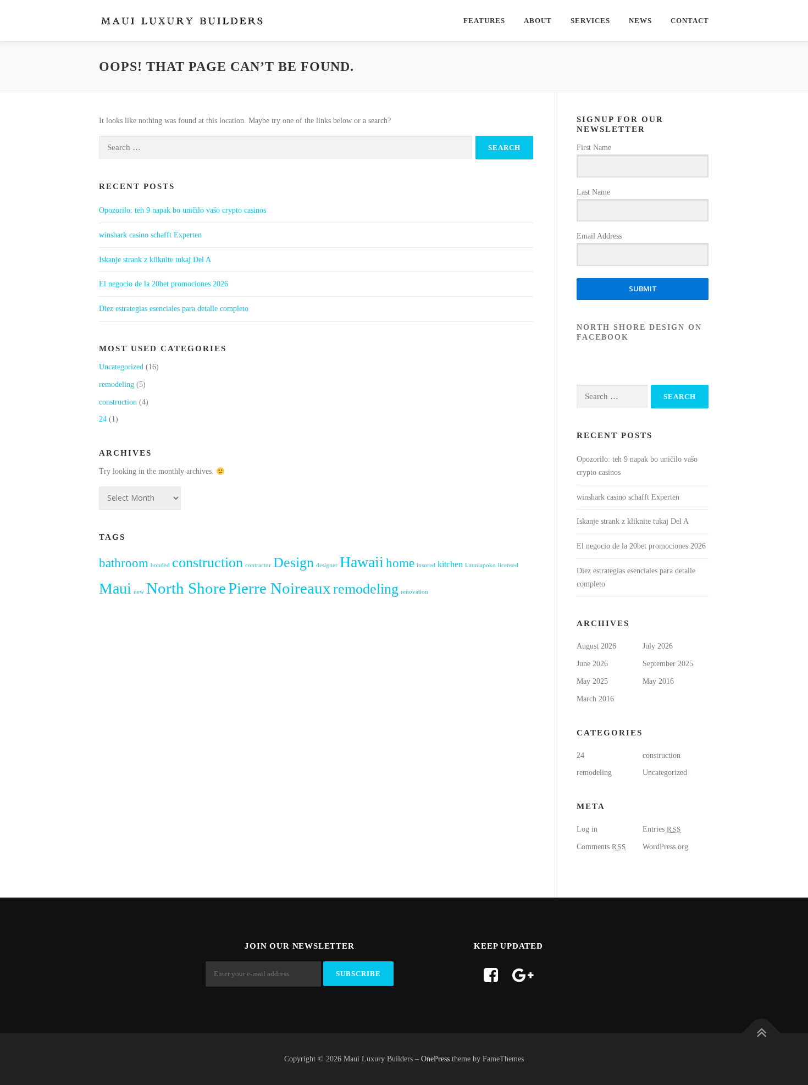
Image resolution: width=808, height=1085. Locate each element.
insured (426, 565)
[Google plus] (523, 975)
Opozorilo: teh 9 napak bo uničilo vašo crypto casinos (182, 210)
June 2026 (592, 664)
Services (590, 20)
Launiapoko (480, 565)
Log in (587, 829)
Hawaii (362, 562)
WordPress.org (665, 847)
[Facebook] (491, 975)
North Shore (186, 588)
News (640, 20)
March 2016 (595, 699)
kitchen (450, 564)
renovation (414, 592)
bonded (160, 565)
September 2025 (668, 664)
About (538, 20)
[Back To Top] (761, 1033)
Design (293, 563)
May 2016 (658, 681)
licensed (508, 565)
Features (484, 20)
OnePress (435, 1059)
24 (103, 419)
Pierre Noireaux (279, 588)
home (400, 563)
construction (118, 402)
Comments (601, 847)
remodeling (116, 384)
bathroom (123, 563)
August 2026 (596, 646)
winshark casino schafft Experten (150, 235)
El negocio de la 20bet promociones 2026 (163, 284)
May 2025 (592, 681)
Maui (115, 588)
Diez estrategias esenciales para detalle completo (173, 309)
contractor (258, 565)
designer (326, 565)
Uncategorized (121, 367)
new (139, 592)
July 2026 (658, 646)
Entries (662, 829)
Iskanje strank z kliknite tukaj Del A (155, 260)
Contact (690, 20)
